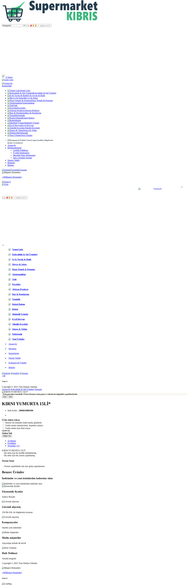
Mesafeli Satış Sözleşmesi (24, 155)
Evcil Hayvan (28, 125)
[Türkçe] (6, 170)
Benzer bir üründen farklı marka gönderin (23, 422)
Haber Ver (7, 436)
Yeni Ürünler (26, 135)
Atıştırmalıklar (28, 103)
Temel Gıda (25, 90)
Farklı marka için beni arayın (17, 428)
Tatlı (15, 105)
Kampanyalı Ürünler (18, 363)
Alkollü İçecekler (32, 128)
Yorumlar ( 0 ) (13, 446)
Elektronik (23, 133)
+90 (3, 376)
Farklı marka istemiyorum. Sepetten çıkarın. (24, 425)
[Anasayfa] (50, 23)
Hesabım (12, 348)
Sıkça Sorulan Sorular (22, 158)
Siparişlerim (14, 353)
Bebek (18, 120)
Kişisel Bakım (28, 118)
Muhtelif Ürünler (31, 123)
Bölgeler (11, 163)
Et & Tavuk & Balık (36, 95)
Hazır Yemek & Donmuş (42, 100)
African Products (31, 110)
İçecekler (21, 108)
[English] (14, 170)
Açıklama (11, 441)
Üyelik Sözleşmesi (21, 153)
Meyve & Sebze (31, 98)
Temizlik (21, 115)
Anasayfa (11, 145)
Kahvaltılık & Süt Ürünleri (44, 93)
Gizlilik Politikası (20, 150)
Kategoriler (7, 86)
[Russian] (23, 170)
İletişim (10, 165)
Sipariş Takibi (13, 160)
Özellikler (11, 443)
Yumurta (38, 389)
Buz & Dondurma (33, 113)
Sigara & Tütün (30, 130)
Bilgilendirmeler (14, 148)
